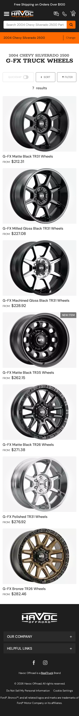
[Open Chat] (56, 14)
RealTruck (47, 673)
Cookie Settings (63, 690)
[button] (39, 636)
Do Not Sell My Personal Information (28, 690)
